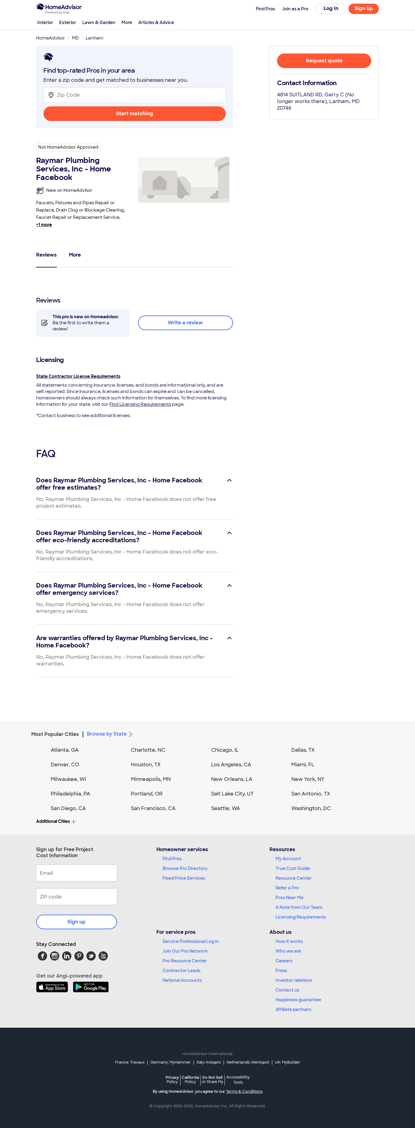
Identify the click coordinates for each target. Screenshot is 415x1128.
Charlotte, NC (148, 750)
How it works (289, 941)
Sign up (76, 922)
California (190, 1079)
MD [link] (75, 38)
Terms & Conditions (244, 1091)
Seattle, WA (225, 808)
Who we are (288, 951)
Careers (284, 961)
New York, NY (307, 779)
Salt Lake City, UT (232, 794)
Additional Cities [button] (53, 821)
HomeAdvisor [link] (50, 38)
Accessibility (238, 1080)
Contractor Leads (182, 970)
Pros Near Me (290, 897)
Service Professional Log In (191, 941)
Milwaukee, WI (68, 779)
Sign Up (364, 8)
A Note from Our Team (299, 907)
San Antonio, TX (310, 794)
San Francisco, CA (153, 808)
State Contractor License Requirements (78, 376)
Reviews (46, 255)
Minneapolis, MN (151, 779)
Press (281, 970)
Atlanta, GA (65, 750)
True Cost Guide (293, 868)
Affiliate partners (293, 1009)
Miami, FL (302, 764)
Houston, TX (146, 764)
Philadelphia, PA (70, 794)
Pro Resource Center (185, 961)
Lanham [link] (94, 38)
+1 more (44, 224)
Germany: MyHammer (170, 1062)
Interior (45, 22)
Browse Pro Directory (185, 868)
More (127, 22)
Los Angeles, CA (231, 764)
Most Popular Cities (55, 734)
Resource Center (294, 878)
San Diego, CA (68, 808)
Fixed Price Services (184, 878)
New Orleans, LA (231, 779)
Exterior (67, 22)
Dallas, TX (303, 750)
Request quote (324, 60)
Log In (331, 8)
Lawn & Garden (98, 22)
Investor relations (294, 980)
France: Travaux (130, 1062)
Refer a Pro (287, 888)
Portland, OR (147, 794)
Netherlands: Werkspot (248, 1062)
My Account (288, 858)
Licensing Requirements (301, 917)
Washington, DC (311, 808)
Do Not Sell (212, 1079)
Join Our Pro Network (185, 951)
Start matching (134, 113)
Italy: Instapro (209, 1062)
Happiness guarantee (298, 999)
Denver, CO (65, 764)
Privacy (172, 1079)
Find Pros (172, 858)
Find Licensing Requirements (140, 404)
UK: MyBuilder (287, 1062)
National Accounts (182, 980)
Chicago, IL (225, 750)
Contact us (287, 990)
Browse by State (107, 734)
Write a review (185, 322)
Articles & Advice (156, 22)
